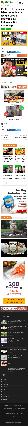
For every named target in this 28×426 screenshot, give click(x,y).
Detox (4, 379)
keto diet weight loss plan (8, 123)
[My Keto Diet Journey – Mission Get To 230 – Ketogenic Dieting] (8, 169)
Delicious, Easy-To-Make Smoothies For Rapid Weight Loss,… (14, 254)
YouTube (9, 82)
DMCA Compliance (20, 408)
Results (4, 389)
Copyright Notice (7, 408)
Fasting (4, 381)
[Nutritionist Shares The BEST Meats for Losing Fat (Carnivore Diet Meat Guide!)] (20, 169)
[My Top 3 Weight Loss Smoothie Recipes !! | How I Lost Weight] (4, 340)
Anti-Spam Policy (18, 405)
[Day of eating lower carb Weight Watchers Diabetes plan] (4, 357)
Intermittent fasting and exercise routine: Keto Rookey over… (14, 235)
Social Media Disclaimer (11, 413)
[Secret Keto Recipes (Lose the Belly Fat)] (4, 363)
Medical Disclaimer (14, 411)
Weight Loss (5, 148)
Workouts (5, 399)
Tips (4, 394)
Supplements (6, 391)
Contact (14, 416)
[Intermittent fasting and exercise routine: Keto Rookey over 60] (14, 229)
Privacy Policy (8, 405)
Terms (21, 413)
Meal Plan (5, 384)
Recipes (5, 386)
